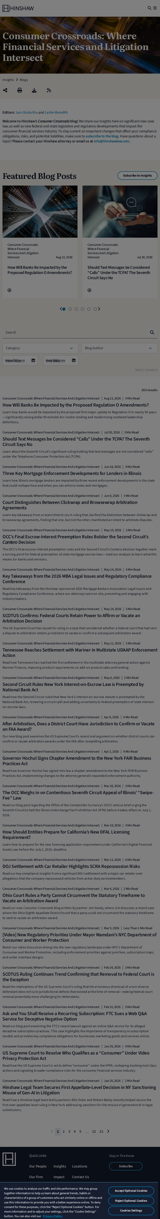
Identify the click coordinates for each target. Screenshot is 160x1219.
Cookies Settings (131, 1210)
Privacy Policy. (53, 1216)
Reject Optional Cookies (131, 1201)
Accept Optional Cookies (131, 1191)
